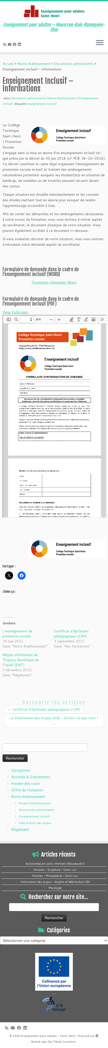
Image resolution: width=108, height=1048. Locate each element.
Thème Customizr (64, 1042)
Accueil (8, 63)
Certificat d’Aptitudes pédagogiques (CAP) (71, 634)
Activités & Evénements (30, 777)
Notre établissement (33, 63)
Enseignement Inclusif (34, 816)
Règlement (20, 829)
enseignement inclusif (41, 104)
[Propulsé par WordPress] (97, 1035)
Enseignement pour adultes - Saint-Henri (48, 1036)
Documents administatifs (73, 63)
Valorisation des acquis (35, 823)
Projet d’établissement (35, 803)
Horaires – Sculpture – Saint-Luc (55, 870)
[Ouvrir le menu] (99, 43)
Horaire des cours (25, 783)
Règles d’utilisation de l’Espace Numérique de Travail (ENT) (21, 659)
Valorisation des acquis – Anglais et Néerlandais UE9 (55, 882)
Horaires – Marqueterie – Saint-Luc (55, 876)
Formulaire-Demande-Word (54, 282)
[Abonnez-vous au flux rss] (5, 44)
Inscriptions (20, 770)
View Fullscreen (15, 312)
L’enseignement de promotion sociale (17, 634)
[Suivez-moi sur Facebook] (15, 44)
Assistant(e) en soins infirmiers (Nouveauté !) (55, 864)
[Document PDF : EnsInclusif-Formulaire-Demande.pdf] (54, 416)
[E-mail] (10, 44)
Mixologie (55, 888)
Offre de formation (27, 790)
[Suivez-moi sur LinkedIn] (20, 44)
